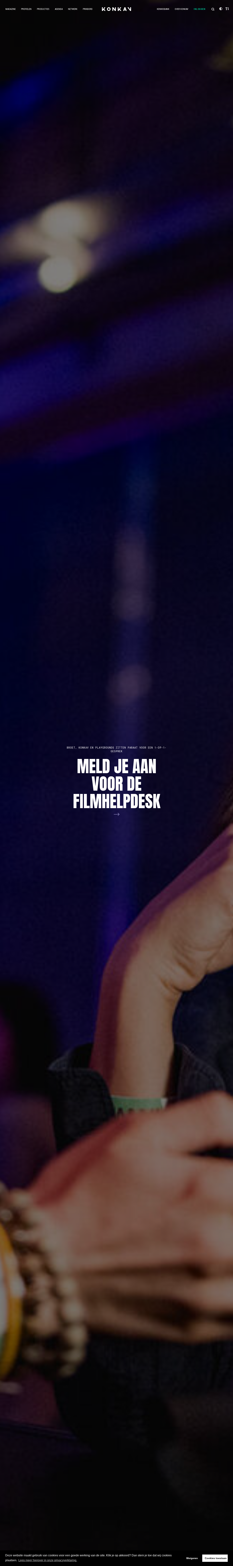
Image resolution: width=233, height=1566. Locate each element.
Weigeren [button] (192, 1558)
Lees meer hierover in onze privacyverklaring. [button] (47, 1560)
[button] (213, 9)
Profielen (26, 9)
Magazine (10, 9)
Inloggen (199, 9)
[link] (116, 783)
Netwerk (72, 9)
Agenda (59, 9)
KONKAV (116, 9)
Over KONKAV (181, 9)
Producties (43, 9)
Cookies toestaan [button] (216, 1558)
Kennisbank (163, 9)
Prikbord (87, 9)
